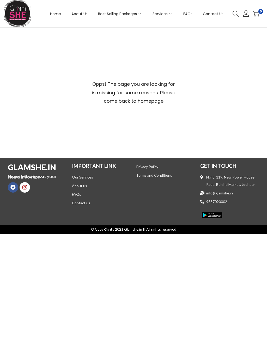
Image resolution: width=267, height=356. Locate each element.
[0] (256, 14)
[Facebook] (13, 187)
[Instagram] (25, 187)
